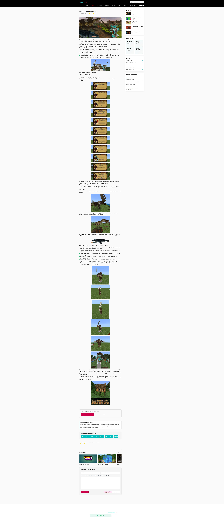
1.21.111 (116, 436)
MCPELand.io (82, 8)
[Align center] (90, 476)
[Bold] (82, 476)
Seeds (125, 5)
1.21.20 (101, 436)
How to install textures (130, 67)
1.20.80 (110, 436)
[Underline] (85, 476)
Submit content (129, 60)
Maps (113, 5)
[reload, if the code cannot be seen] (108, 492)
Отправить (84, 492)
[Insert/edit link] (100, 476)
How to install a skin (130, 69)
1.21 (82, 436)
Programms (132, 5)
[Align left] (88, 476)
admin (83, 442)
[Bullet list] (94, 476)
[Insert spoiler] (106, 476)
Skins (119, 5)
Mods (93, 5)
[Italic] (84, 476)
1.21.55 (86, 436)
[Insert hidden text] (108, 476)
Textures (99, 5)
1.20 (106, 436)
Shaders (107, 5)
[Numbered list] (96, 476)
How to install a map (130, 64)
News (87, 5)
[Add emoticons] (98, 476)
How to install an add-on (131, 62)
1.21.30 (96, 436)
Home (81, 5)
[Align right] (92, 476)
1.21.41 (91, 436)
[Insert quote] (104, 476)
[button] (87, 414)
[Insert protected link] (102, 476)
